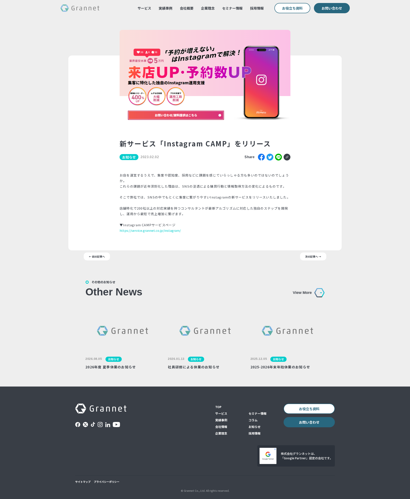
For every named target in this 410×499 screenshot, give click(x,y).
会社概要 (186, 8)
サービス (144, 8)
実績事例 (165, 8)
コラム (253, 420)
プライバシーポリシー (106, 481)
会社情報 (221, 427)
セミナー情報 (232, 8)
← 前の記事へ (97, 256)
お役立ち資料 (292, 8)
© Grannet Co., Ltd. (193, 490)
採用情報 (257, 8)
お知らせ (255, 427)
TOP (218, 407)
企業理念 (208, 8)
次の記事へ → (313, 256)
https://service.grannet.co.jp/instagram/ (150, 230)
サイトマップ (83, 481)
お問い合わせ (332, 8)
